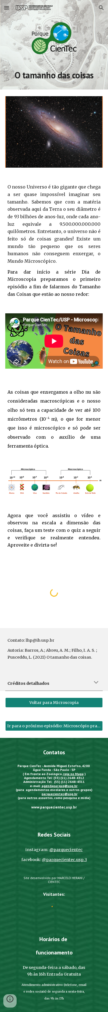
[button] (6, 7)
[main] (54, 75)
